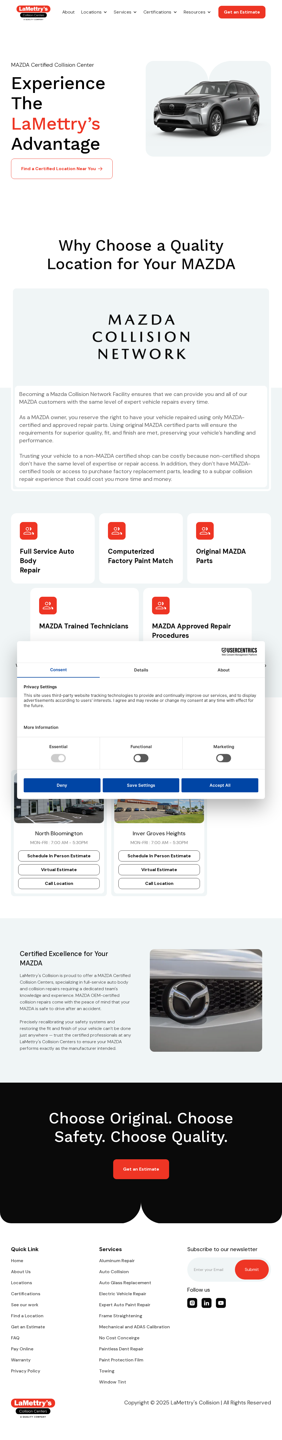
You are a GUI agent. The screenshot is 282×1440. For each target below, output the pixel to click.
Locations (91, 12)
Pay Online (22, 1349)
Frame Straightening (120, 1316)
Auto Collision (114, 1272)
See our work (24, 1305)
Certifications (157, 12)
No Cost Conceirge (119, 1338)
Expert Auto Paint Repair (124, 1305)
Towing (107, 1371)
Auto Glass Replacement (125, 1283)
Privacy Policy (25, 1371)
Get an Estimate (242, 12)
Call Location (59, 883)
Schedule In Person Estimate (59, 856)
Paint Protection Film (121, 1360)
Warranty (21, 1360)
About (68, 12)
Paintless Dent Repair (121, 1349)
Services (122, 12)
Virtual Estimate (59, 869)
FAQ (15, 1338)
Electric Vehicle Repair (122, 1294)
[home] (33, 13)
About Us (21, 1272)
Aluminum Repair (117, 1261)
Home (17, 1261)
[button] (94, 12)
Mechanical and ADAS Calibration (134, 1327)
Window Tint (112, 1382)
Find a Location (27, 1316)
